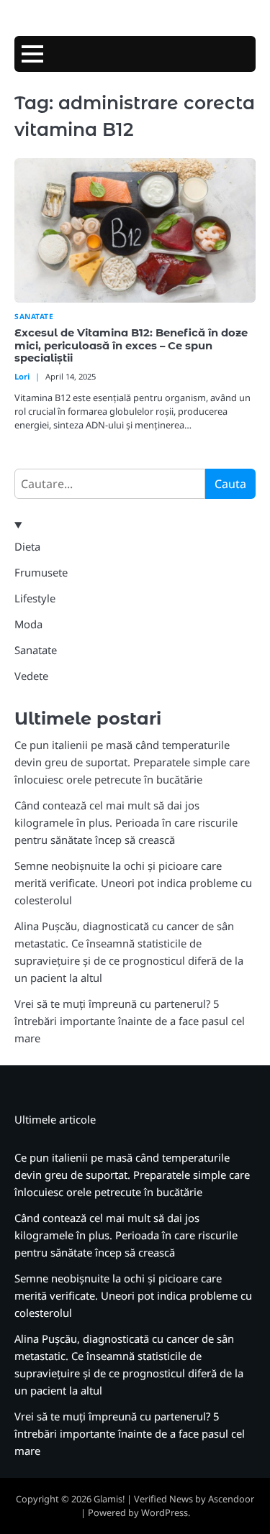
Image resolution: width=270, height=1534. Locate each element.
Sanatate (33, 317)
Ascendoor (231, 1498)
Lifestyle (34, 598)
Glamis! (109, 1498)
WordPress (164, 1512)
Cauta (230, 484)
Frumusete (41, 572)
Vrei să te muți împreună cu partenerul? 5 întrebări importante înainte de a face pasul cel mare (129, 1020)
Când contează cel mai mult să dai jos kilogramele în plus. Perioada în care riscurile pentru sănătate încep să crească (126, 822)
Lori (22, 376)
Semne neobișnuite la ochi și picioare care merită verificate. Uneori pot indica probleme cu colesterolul (133, 882)
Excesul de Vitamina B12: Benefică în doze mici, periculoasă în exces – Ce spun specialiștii (131, 345)
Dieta (27, 546)
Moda (28, 624)
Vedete (31, 676)
